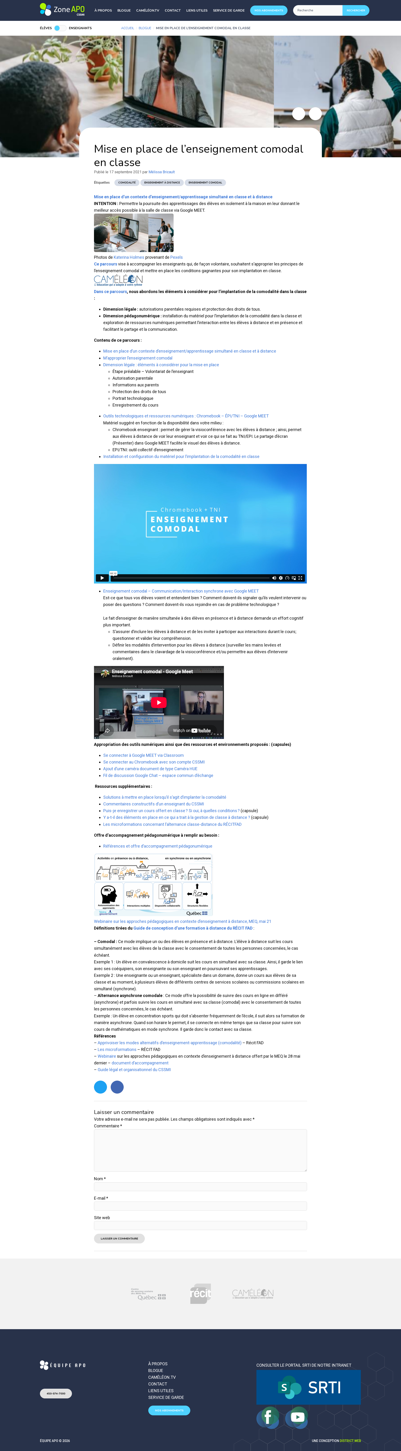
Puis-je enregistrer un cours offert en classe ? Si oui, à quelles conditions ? (171, 810)
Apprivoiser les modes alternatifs (128, 1042)
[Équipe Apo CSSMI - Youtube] (296, 1427)
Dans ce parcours (110, 291)
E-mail (101, 1198)
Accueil (127, 28)
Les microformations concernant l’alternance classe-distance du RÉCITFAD (172, 824)
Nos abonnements (269, 10)
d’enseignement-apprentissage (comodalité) (200, 1042)
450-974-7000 (56, 1393)
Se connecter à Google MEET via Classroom (143, 755)
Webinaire (107, 1056)
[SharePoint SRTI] (308, 1403)
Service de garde (229, 10)
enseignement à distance (162, 182)
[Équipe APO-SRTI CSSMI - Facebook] (268, 1427)
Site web (102, 1217)
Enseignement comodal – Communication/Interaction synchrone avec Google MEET (181, 591)
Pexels (176, 257)
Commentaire (108, 1125)
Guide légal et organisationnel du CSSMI (134, 1069)
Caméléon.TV (147, 10)
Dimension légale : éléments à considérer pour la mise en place (161, 364)
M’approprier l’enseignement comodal (137, 358)
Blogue (124, 10)
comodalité (127, 182)
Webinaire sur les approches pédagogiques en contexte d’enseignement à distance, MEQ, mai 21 (182, 921)
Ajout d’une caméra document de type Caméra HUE (150, 768)
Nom (100, 1178)
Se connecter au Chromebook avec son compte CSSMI (154, 762)
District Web (350, 1441)
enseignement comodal (205, 182)
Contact (173, 10)
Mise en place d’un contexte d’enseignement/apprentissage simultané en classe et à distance (183, 196)
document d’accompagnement (140, 1062)
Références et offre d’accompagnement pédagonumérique (157, 846)
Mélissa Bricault (162, 172)
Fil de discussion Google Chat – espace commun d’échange (158, 775)
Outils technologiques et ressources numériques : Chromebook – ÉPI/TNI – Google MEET (186, 415)
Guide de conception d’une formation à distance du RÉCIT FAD (192, 928)
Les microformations (117, 1049)
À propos (103, 10)
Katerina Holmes (129, 257)
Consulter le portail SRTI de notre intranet (303, 1365)
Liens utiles (196, 10)
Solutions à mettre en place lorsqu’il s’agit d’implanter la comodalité (164, 797)
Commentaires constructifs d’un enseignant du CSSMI (153, 803)
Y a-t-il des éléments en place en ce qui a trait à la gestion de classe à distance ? (176, 817)
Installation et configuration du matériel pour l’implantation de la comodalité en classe (181, 456)
